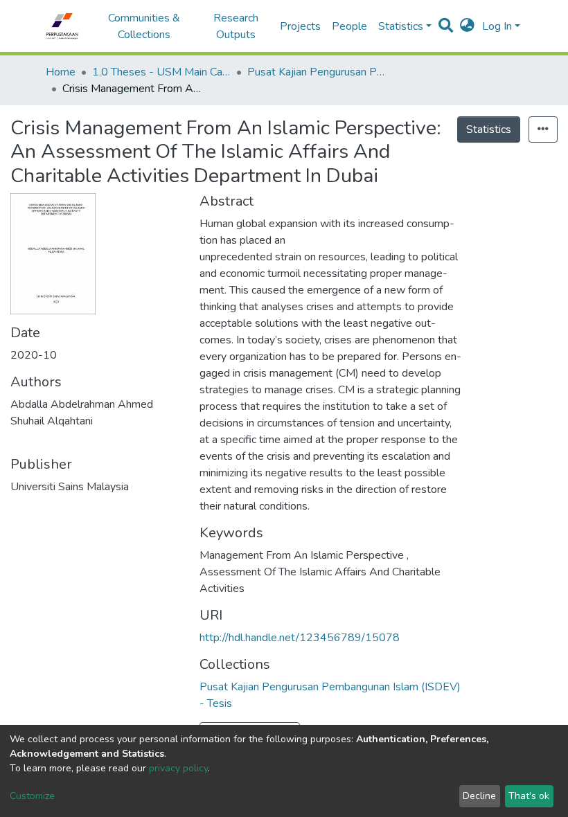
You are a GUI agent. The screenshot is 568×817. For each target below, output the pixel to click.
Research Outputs (235, 26)
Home (61, 72)
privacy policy (178, 768)
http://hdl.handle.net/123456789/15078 (299, 637)
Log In (497, 26)
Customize (32, 795)
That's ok (528, 795)
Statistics (488, 129)
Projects (300, 26)
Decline (479, 795)
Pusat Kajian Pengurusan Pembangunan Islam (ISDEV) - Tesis (316, 72)
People (349, 26)
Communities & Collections (144, 26)
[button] (467, 26)
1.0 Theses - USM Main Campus (161, 72)
